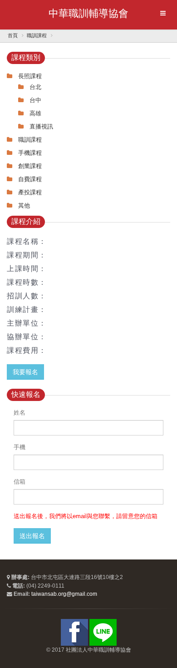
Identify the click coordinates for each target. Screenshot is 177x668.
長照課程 (30, 76)
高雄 (35, 113)
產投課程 (30, 192)
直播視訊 (41, 126)
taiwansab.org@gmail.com (64, 594)
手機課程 (30, 152)
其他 (24, 205)
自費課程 (30, 179)
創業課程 (30, 166)
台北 (35, 87)
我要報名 (25, 372)
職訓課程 (37, 35)
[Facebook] (74, 632)
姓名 (19, 412)
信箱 (19, 481)
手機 (19, 447)
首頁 (13, 35)
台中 (35, 100)
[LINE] (103, 632)
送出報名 (32, 535)
